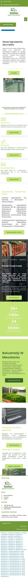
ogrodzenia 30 (11, 548)
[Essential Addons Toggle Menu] (25, 19)
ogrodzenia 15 (11, 539)
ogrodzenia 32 (4, 549)
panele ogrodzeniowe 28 (15, 573)
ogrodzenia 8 (4, 536)
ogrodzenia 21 (11, 542)
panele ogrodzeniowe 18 (15, 564)
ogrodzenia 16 (19, 539)
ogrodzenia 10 (18, 536)
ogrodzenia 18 (11, 541)
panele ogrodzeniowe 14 (15, 561)
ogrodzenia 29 (4, 548)
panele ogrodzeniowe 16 (15, 563)
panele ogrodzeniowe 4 (14, 553)
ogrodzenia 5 (5, 534)
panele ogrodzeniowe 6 (14, 554)
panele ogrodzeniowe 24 (15, 569)
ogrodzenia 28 (19, 546)
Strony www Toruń (22, 529)
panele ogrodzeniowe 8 (14, 556)
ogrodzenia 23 (4, 544)
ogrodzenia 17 (4, 541)
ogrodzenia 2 (11, 532)
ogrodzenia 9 (11, 536)
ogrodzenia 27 (11, 546)
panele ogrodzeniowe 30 (15, 574)
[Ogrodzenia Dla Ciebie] (14, 85)
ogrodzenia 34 (19, 549)
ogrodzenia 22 (19, 542)
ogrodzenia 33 (11, 549)
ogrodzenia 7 (19, 534)
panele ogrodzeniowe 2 (14, 551)
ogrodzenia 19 (19, 541)
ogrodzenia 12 (11, 537)
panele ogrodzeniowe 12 (15, 559)
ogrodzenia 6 (12, 534)
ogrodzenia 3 (18, 532)
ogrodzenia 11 (4, 537)
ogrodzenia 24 (11, 544)
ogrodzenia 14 (4, 539)
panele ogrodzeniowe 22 (15, 568)
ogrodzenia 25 (19, 544)
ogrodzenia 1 (4, 532)
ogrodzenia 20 (4, 542)
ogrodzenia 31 (19, 548)
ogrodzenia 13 (19, 537)
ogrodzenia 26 (4, 546)
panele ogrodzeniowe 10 (14, 558)
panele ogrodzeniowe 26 (15, 571)
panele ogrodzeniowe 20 (15, 566)
